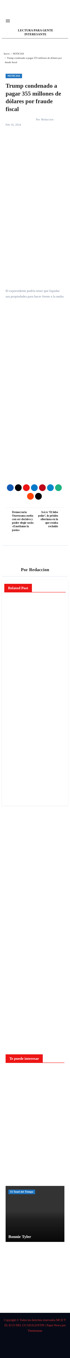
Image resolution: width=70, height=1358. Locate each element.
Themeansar (35, 1330)
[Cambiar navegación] (8, 20)
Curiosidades (17, 1072)
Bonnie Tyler (19, 1236)
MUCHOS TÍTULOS (13, 757)
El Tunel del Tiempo (21, 1191)
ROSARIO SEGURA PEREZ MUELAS (13, 777)
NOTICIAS (13, 75)
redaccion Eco (12, 641)
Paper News (53, 1325)
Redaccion (47, 119)
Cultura (13, 742)
